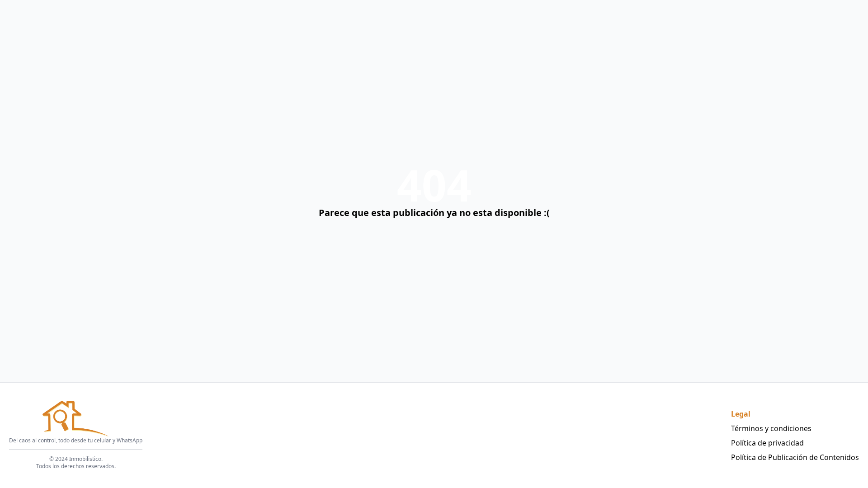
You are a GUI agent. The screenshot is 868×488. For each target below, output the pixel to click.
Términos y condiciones (771, 428)
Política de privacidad (767, 443)
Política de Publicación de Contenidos (795, 457)
